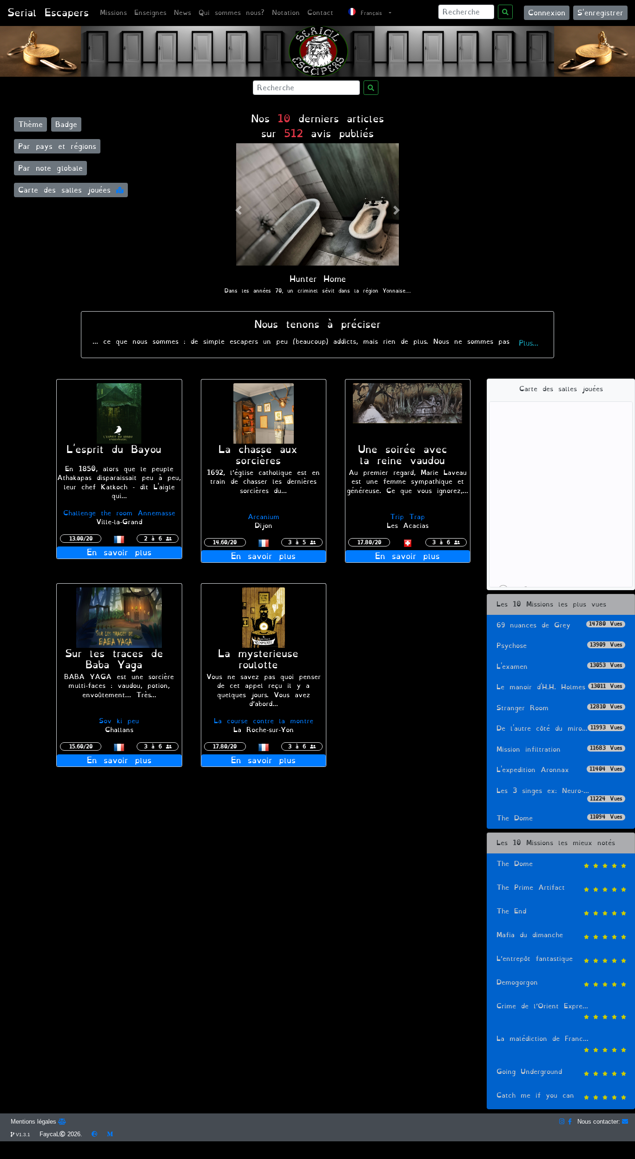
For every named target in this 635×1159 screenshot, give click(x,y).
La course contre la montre (263, 721)
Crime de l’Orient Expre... (542, 1006)
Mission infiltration (559, 749)
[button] (238, 210)
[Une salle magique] (407, 411)
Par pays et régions (57, 146)
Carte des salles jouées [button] (67, 190)
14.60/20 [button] (225, 542)
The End (511, 911)
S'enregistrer (600, 13)
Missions (113, 13)
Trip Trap (407, 517)
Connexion (546, 13)
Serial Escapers (48, 13)
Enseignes (150, 13)
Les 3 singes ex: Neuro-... (559, 794)
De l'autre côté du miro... (559, 728)
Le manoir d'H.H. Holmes (559, 687)
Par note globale (50, 168)
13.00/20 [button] (81, 538)
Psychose (559, 646)
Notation (286, 13)
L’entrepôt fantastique (534, 959)
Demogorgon (517, 982)
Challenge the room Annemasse (119, 513)
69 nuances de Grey (559, 625)
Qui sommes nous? (231, 13)
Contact (320, 13)
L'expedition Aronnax (559, 770)
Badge (66, 124)
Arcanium (263, 517)
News (182, 13)
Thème (30, 124)
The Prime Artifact (530, 887)
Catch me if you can (535, 1095)
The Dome (559, 818)
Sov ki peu (119, 721)
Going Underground (529, 1072)
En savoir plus (119, 552)
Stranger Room (559, 708)
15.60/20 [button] (81, 746)
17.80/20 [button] (369, 542)
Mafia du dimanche (529, 935)
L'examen (559, 667)
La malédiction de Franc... (542, 1039)
